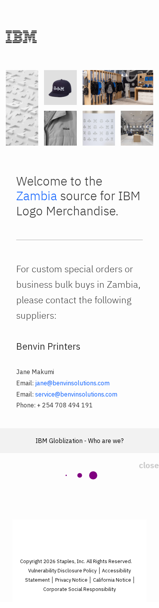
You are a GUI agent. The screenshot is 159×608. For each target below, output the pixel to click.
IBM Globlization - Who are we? (79, 441)
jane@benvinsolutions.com (72, 383)
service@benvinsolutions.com (76, 394)
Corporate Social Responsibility (79, 589)
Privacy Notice (71, 580)
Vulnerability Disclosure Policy (62, 570)
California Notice (112, 580)
